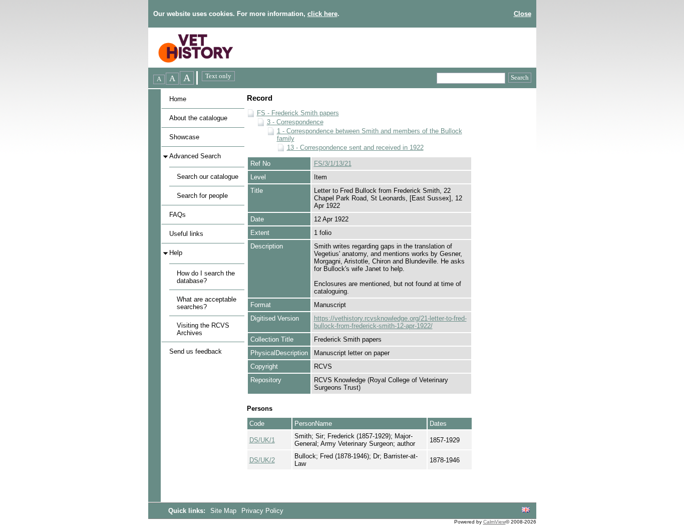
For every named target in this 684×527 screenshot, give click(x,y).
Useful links (186, 233)
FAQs (177, 214)
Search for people (202, 195)
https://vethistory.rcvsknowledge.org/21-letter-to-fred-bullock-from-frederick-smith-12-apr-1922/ (390, 322)
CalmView (494, 521)
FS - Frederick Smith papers (298, 113)
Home (177, 99)
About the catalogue (198, 118)
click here (322, 14)
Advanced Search (195, 156)
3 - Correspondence (295, 122)
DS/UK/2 (262, 460)
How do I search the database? (206, 277)
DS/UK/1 (262, 440)
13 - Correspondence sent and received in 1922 (355, 147)
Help (175, 252)
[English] (526, 510)
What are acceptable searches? (206, 303)
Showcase (184, 137)
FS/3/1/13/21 (333, 163)
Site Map (224, 510)
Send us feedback (195, 351)
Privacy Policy (262, 510)
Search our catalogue (207, 176)
